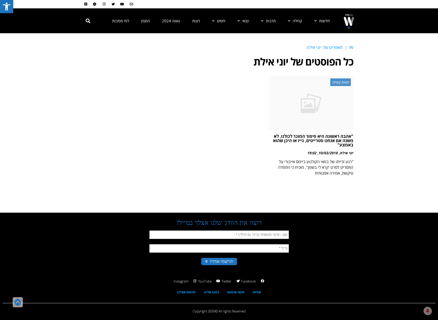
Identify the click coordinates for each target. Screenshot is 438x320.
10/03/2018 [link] (328, 152)
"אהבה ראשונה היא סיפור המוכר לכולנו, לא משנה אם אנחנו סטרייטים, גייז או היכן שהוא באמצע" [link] (313, 140)
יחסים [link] (221, 20)
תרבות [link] (271, 20)
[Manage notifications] (428, 311)
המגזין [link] (145, 20)
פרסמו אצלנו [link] (186, 292)
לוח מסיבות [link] (120, 20)
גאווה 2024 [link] (171, 20)
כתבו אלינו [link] (211, 292)
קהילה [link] (297, 20)
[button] (88, 20)
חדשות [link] (324, 20)
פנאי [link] (245, 20)
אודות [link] (257, 292)
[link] (6, 6)
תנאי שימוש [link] (235, 292)
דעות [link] (196, 20)
